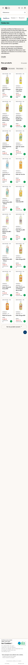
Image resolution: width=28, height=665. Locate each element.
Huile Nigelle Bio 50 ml (6, 147)
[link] (19, 8)
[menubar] (18, 18)
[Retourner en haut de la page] (25, 332)
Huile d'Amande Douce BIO (6, 287)
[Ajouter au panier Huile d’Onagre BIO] (11, 97)
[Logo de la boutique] (7, 8)
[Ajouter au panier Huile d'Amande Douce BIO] (11, 295)
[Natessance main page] (6, 18)
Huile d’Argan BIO (20, 315)
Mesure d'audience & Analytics (9, 657)
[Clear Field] (25, 12)
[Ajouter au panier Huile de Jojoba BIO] (24, 154)
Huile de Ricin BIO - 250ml (7, 202)
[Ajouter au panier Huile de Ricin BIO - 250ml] (11, 210)
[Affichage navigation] (3, 8)
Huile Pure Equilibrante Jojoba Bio (19, 118)
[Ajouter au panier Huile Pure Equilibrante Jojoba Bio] (24, 126)
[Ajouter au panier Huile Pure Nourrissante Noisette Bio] (11, 126)
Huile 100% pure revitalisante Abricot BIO (20, 288)
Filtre (3, 68)
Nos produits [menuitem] (22, 18)
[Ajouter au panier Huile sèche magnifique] (24, 97)
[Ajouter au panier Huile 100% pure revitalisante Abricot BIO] (24, 295)
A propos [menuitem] (13, 18)
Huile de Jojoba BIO (20, 147)
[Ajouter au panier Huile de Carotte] (24, 182)
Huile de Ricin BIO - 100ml (7, 260)
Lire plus (3, 56)
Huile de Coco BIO (6, 175)
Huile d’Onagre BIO (6, 90)
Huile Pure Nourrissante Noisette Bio (6, 118)
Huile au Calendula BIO (20, 200)
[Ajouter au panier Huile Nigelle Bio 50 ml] (11, 154)
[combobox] (14, 12)
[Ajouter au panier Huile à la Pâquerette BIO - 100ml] (11, 239)
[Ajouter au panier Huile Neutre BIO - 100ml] (24, 239)
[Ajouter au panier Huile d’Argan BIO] (24, 321)
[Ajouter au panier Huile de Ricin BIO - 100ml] (11, 267)
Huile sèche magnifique (19, 90)
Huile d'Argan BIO (20, 259)
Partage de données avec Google (9, 656)
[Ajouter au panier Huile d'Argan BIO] (24, 267)
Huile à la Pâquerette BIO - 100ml (7, 231)
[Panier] (24, 8)
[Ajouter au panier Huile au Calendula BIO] (24, 210)
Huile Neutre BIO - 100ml (20, 230)
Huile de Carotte (20, 174)
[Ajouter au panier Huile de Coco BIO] (11, 182)
